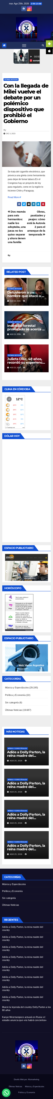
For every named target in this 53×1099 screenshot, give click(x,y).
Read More (13, 197)
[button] (43, 45)
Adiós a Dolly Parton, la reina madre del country (26, 755)
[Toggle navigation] (24, 45)
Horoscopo (29, 630)
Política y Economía (15, 695)
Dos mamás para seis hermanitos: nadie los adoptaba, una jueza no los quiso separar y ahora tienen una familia (17, 227)
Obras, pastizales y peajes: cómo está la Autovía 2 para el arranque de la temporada (36, 223)
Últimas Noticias (11, 79)
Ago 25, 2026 (16, 761)
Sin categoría (12, 702)
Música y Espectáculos (17, 687)
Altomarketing (33, 1079)
